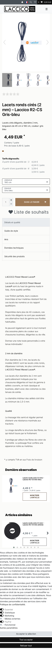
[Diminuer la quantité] (11, 204)
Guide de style (11, 231)
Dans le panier (31, 202)
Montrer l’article (34, 496)
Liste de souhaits (31, 212)
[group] (12, 485)
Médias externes (12, 618)
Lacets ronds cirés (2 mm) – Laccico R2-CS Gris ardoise (33, 524)
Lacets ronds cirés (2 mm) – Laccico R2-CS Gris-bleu (33, 479)
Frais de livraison (34, 459)
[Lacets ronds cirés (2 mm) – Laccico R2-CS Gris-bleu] (9, 80)
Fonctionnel (10, 625)
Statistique (10, 612)
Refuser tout (26, 645)
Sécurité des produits (14, 256)
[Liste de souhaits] (35, 2)
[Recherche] (31, 2)
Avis (6, 239)
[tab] (26, 222)
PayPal (8, 621)
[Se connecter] (23, 2)
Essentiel (9, 609)
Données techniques (14, 248)
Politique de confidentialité (12, 604)
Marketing (9, 615)
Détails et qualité (12, 222)
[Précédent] (4, 42)
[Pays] (26, 2)
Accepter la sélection (26, 634)
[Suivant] (47, 42)
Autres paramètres (8, 628)
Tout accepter (26, 639)
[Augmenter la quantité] (11, 200)
